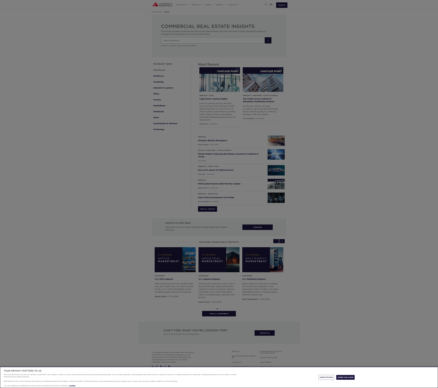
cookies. (72, 386)
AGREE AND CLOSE (345, 377)
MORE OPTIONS (326, 377)
